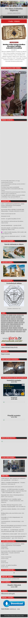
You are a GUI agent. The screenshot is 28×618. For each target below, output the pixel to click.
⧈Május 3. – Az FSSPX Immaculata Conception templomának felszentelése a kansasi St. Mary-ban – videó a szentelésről (13, 491)
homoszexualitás (20, 319)
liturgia (3, 324)
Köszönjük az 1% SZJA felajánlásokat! (10, 517)
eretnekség (8, 317)
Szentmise (21, 328)
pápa (15, 326)
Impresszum (5, 354)
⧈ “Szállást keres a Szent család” (9, 533)
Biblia (14, 315)
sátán (21, 329)
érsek (24, 331)
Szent (10, 328)
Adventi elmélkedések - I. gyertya (9, 225)
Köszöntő (3, 216)
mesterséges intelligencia (15, 324)
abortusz (3, 315)
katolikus (3, 322)
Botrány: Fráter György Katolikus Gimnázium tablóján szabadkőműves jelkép (14, 46)
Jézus (22, 320)
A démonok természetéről (7, 486)
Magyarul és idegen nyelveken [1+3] (10, 578)
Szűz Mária (16, 329)
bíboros (18, 315)
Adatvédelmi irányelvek (9, 347)
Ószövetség (12, 331)
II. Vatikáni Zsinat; (12, 320)
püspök (18, 326)
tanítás (24, 329)
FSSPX (8, 319)
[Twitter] (18, 17)
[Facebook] (20, 17)
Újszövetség (18, 331)
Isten (18, 320)
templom (3, 331)
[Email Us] (23, 17)
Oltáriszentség (5, 326)
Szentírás (10, 329)
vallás (7, 331)
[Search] (26, 17)
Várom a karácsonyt (6, 213)
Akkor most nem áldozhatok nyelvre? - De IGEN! (13, 236)
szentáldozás (4, 329)
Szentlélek (15, 328)
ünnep (3, 333)
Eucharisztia (18, 317)
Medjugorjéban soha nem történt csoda (11, 513)
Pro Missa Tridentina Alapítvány (14, 9)
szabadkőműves (5, 328)
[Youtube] (21, 17)
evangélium (4, 319)
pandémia (10, 326)
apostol (10, 315)
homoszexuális (4, 320)
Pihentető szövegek (8, 594)
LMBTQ (7, 324)
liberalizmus (21, 322)
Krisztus (16, 322)
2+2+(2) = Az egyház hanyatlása (9, 218)
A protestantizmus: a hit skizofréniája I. (11, 521)
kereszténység (10, 322)
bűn (22, 315)
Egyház (3, 317)
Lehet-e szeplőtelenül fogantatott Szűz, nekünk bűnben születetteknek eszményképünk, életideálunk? (12, 205)
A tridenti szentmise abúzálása (9, 509)
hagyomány (13, 319)
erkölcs (13, 317)
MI (22, 324)
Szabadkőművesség (14, 42)
